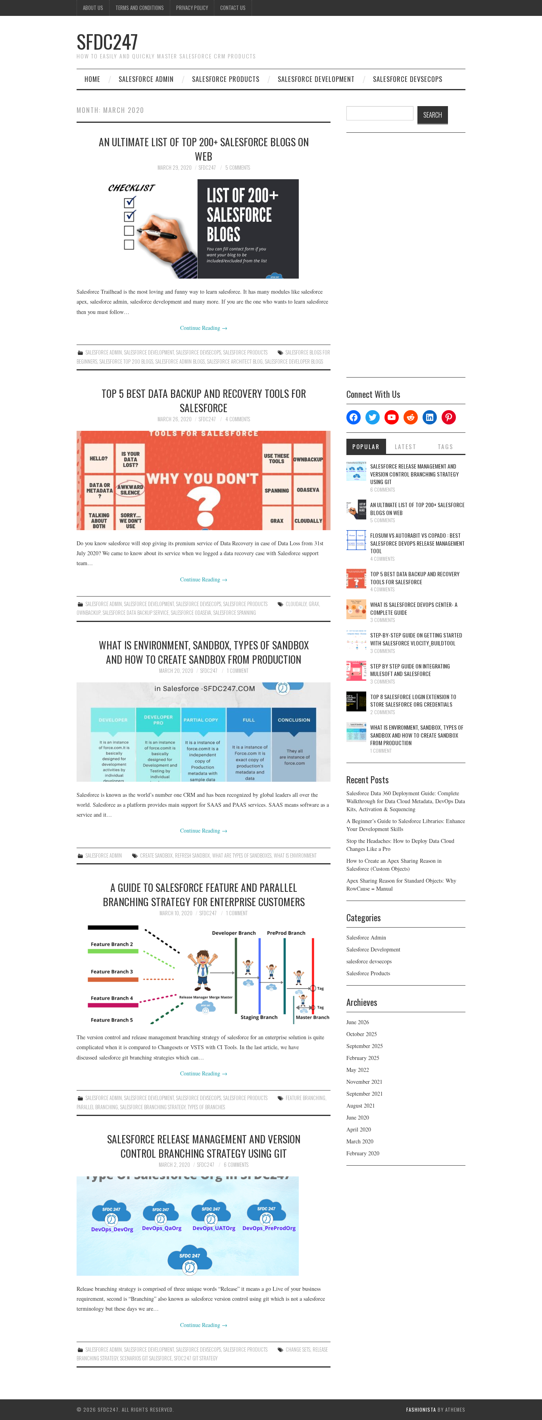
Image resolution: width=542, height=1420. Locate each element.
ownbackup (88, 612)
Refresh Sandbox (192, 855)
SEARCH (432, 115)
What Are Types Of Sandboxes (241, 855)
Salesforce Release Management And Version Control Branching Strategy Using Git (203, 1145)
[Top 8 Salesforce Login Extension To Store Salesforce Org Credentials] (356, 701)
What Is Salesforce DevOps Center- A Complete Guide (413, 608)
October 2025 (361, 1034)
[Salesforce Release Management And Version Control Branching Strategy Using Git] (204, 1226)
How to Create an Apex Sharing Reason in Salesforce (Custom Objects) (394, 864)
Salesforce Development (316, 79)
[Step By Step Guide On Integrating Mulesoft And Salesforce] (356, 671)
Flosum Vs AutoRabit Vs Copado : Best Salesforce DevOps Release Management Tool (417, 543)
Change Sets (298, 1349)
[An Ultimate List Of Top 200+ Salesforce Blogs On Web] (204, 229)
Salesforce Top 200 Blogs (126, 361)
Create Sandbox (156, 855)
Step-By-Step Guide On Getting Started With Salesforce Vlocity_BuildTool (416, 639)
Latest (406, 446)
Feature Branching (305, 1098)
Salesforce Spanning (234, 612)
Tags (446, 446)
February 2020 (362, 1153)
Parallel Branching (97, 1107)
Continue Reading (203, 327)
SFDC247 (107, 41)
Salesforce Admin (146, 79)
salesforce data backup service (136, 612)
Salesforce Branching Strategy (152, 1107)
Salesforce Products (225, 79)
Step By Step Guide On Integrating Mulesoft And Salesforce (410, 670)
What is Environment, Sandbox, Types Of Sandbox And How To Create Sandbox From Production (204, 651)
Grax (314, 604)
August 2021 (360, 1105)
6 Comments (236, 1164)
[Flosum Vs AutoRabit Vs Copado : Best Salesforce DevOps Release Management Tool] (356, 540)
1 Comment (237, 670)
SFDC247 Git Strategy (195, 1358)
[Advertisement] (405, 258)
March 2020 (359, 1141)
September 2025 (364, 1046)
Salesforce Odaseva (191, 612)
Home (92, 79)
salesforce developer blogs (294, 361)
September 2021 (364, 1093)
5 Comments (237, 167)
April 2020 (358, 1129)
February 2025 (362, 1058)
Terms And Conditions (139, 8)
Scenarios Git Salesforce (146, 1358)
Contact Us (233, 8)
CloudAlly (296, 604)
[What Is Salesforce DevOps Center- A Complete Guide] (356, 609)
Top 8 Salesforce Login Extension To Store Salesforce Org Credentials (413, 700)
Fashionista (421, 1409)
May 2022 (357, 1069)
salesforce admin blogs (180, 361)
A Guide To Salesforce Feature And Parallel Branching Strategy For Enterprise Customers (204, 894)
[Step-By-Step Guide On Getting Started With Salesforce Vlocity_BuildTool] (356, 640)
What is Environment (295, 855)
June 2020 (357, 1117)
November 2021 (364, 1081)
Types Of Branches (206, 1107)
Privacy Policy (192, 8)
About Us (93, 8)
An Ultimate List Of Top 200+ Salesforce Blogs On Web (204, 148)
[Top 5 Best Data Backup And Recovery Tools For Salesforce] (204, 480)
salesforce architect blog (235, 361)
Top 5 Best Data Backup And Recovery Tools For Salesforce (204, 400)
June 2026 (357, 1022)
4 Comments (237, 419)
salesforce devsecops (407, 79)
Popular (366, 446)
